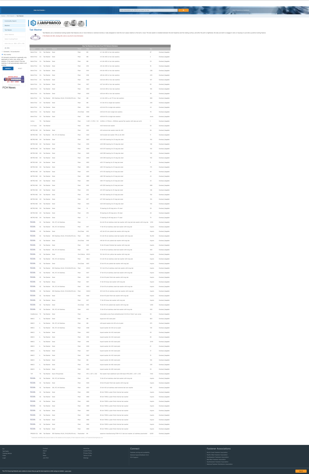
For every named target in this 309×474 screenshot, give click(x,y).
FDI (3, 449)
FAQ (44, 453)
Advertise (86, 448)
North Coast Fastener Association (217, 452)
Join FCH (46, 458)
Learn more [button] (68, 471)
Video (4, 455)
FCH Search (10, 16)
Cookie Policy (87, 451)
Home (3, 16)
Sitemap (85, 458)
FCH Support (134, 457)
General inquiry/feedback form (139, 455)
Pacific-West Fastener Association (217, 455)
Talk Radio (5, 451)
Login (4, 458)
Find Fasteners (39, 10)
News (44, 455)
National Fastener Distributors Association (220, 464)
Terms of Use (87, 455)
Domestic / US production (12, 51)
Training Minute (7, 453)
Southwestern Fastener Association (217, 462)
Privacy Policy (87, 453)
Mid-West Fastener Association (216, 459)
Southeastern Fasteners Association (218, 457)
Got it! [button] (301, 471)
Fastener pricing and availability (140, 452)
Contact (45, 448)
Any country (7, 54)
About (45, 451)
